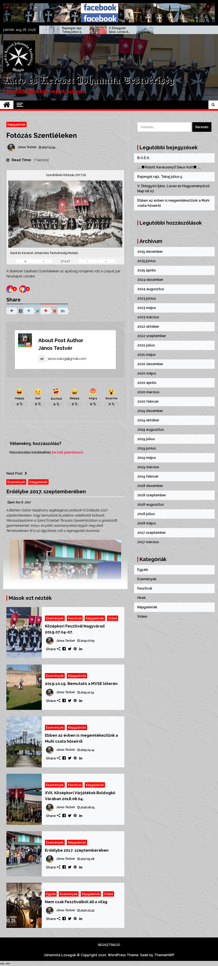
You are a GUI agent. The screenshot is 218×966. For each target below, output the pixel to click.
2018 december (150, 486)
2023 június (146, 298)
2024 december (150, 280)
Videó (112, 618)
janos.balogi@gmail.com (67, 359)
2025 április (146, 270)
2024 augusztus (150, 289)
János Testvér (55, 348)
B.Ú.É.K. (143, 158)
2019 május (146, 458)
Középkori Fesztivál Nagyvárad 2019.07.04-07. (75, 629)
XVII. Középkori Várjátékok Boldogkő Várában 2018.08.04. (80, 795)
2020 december (150, 364)
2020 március (148, 392)
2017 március (148, 542)
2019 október (148, 420)
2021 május (146, 355)
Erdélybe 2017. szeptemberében (46, 491)
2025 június (146, 261)
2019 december (150, 411)
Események (16, 482)
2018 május (146, 523)
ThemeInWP (164, 955)
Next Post (14, 473)
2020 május (146, 373)
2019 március (148, 467)
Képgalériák (16, 124)
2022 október (148, 326)
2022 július (146, 345)
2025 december (150, 252)
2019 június (146, 448)
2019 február (148, 476)
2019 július (146, 439)
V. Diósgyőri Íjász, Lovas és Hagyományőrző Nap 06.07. (93, 30)
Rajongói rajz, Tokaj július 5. (46, 29)
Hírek (141, 598)
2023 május (146, 308)
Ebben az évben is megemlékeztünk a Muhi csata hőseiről (139, 30)
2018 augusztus (150, 504)
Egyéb (51, 894)
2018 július (146, 514)
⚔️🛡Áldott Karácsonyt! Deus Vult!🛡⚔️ (169, 167)
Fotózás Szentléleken (41, 135)
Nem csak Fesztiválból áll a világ (76, 901)
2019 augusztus (150, 430)
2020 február (148, 401)
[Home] (6, 104)
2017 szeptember (151, 533)
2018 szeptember (151, 495)
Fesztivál (75, 618)
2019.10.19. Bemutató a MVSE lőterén (81, 683)
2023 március (148, 317)
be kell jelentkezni (67, 452)
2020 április (146, 383)
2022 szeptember (151, 336)
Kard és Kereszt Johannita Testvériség (88, 81)
